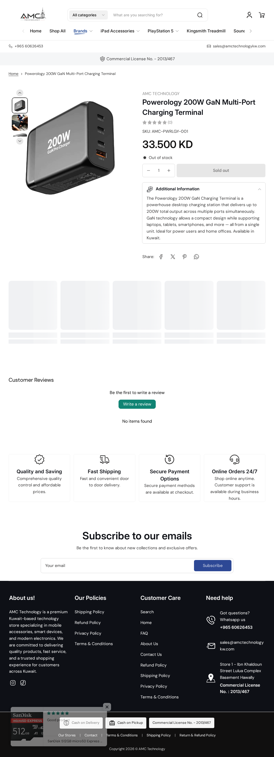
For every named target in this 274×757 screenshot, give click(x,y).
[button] (88, 15)
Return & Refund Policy (198, 735)
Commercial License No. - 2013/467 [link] (140, 59)
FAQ (144, 633)
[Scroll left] (23, 30)
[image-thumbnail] (20, 105)
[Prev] (19, 92)
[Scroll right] (251, 30)
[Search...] (200, 15)
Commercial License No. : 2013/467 (240, 688)
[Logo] (33, 15)
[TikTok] (23, 683)
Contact (91, 735)
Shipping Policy (89, 612)
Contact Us (151, 654)
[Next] (19, 141)
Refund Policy (88, 622)
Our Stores (67, 735)
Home (13, 73)
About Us (149, 643)
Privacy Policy (88, 633)
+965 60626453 (236, 627)
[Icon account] (249, 15)
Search (147, 612)
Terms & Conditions (94, 643)
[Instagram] (13, 683)
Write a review (137, 404)
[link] (161, 257)
